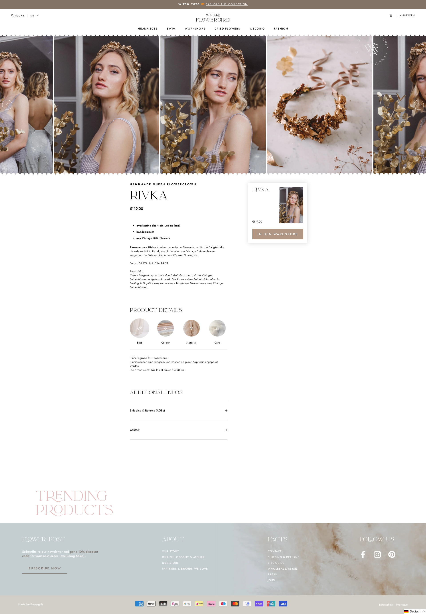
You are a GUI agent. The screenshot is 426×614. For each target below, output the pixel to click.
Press (272, 574)
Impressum (402, 605)
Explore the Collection (227, 4)
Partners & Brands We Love (185, 568)
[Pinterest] (391, 554)
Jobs (271, 580)
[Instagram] (377, 554)
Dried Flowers (227, 29)
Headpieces (148, 29)
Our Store (170, 563)
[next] (419, 105)
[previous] (7, 105)
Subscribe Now (44, 568)
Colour (165, 343)
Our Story (170, 551)
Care (217, 343)
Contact (135, 430)
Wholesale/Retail (283, 568)
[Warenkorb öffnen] (393, 15)
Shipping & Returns (284, 557)
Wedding (257, 29)
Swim (171, 29)
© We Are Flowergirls (30, 604)
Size (139, 343)
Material (191, 343)
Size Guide (276, 563)
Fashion (281, 29)
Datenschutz (386, 605)
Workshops (195, 29)
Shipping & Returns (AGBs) (147, 410)
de (32, 15)
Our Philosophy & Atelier (183, 557)
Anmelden (407, 15)
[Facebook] (363, 554)
